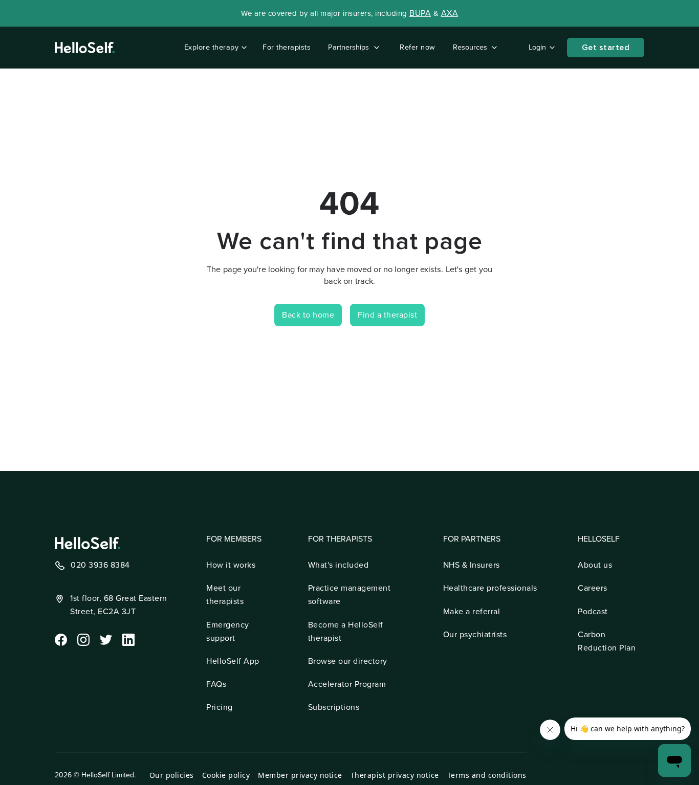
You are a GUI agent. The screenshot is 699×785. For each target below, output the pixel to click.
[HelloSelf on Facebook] (60, 639)
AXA (449, 13)
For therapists (287, 47)
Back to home (308, 315)
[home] (85, 47)
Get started (606, 47)
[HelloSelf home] (87, 543)
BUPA (420, 13)
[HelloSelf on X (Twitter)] (105, 639)
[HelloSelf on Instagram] (82, 639)
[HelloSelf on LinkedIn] (127, 639)
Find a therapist (387, 315)
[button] (213, 48)
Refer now (417, 47)
